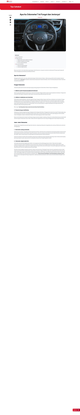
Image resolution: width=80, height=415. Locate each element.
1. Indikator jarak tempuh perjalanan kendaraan (24, 59)
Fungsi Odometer (19, 58)
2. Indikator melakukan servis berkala (23, 61)
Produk (47, 1)
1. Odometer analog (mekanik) (22, 65)
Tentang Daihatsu (35, 1)
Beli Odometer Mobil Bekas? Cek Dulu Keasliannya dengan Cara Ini (51, 153)
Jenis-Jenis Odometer (19, 64)
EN (69, 1)
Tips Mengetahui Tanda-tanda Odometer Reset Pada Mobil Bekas (31, 106)
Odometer (22, 79)
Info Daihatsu (64, 1)
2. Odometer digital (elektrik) (22, 66)
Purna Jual (57, 1)
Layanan (52, 1)
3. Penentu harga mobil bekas (22, 62)
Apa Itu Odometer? (19, 56)
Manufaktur (42, 1)
